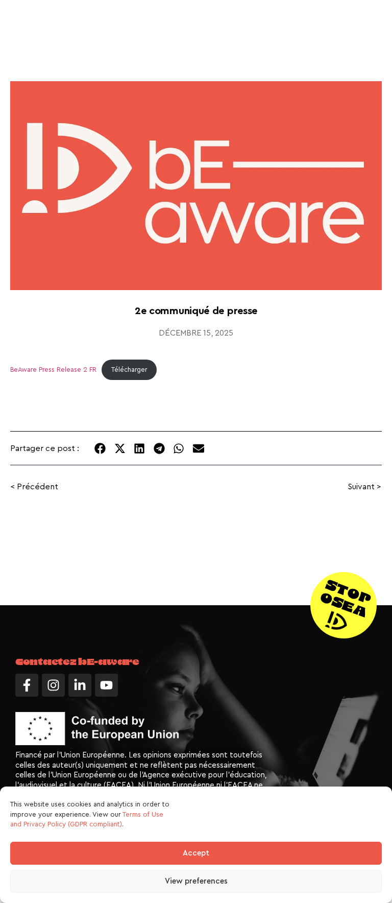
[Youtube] (106, 685)
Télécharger (129, 370)
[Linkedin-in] (79, 685)
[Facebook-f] (26, 685)
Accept (196, 853)
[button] (100, 448)
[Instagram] (53, 685)
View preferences (196, 881)
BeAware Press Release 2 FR (53, 370)
